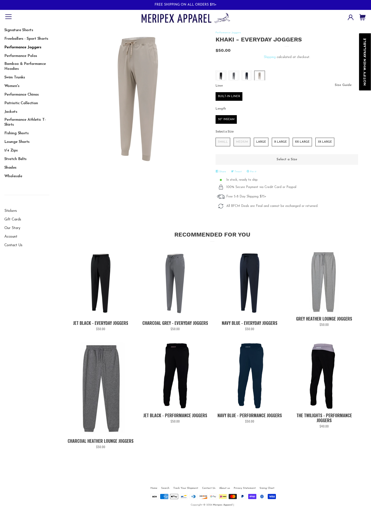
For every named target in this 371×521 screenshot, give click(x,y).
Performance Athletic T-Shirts (25, 122)
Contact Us (13, 245)
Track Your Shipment (185, 488)
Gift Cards (12, 220)
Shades (10, 168)
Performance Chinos (21, 95)
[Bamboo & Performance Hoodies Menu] (26, 63)
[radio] (221, 76)
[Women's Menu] (26, 84)
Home (154, 488)
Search (165, 488)
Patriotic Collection (21, 103)
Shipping (270, 57)
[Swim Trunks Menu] (26, 76)
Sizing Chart (267, 488)
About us (224, 488)
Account (10, 237)
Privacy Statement (245, 488)
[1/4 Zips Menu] (26, 149)
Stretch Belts (15, 159)
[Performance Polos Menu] (26, 54)
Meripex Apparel (223, 505)
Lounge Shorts (17, 142)
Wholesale (13, 176)
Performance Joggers (22, 47)
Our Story (12, 228)
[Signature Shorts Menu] (26, 28)
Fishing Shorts (16, 133)
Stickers (10, 211)
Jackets (10, 112)
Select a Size (225, 131)
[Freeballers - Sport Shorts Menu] (26, 37)
